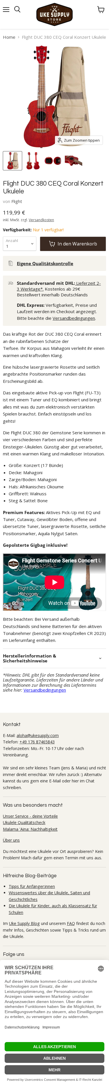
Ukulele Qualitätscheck (24, 822)
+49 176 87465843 (37, 742)
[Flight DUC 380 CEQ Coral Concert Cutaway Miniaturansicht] (73, 161)
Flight (16, 201)
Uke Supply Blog (24, 923)
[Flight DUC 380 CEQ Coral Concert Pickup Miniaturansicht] (53, 161)
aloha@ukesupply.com (38, 735)
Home (9, 37)
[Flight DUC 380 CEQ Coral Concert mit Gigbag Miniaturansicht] (12, 161)
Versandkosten (41, 219)
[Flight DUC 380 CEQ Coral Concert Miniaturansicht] (33, 161)
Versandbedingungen (74, 318)
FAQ (71, 923)
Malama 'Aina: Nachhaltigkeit (30, 829)
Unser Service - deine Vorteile (30, 816)
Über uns (11, 840)
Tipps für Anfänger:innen (32, 886)
